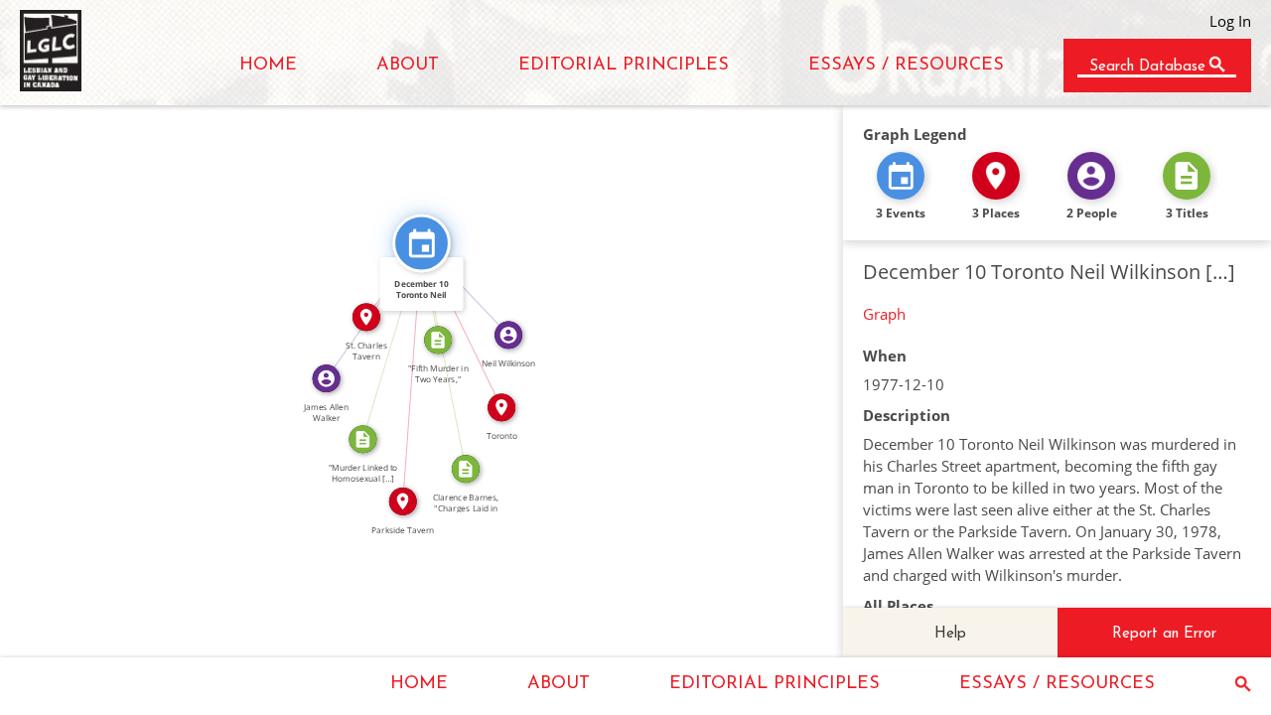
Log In (1230, 21)
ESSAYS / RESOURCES (906, 65)
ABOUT (407, 65)
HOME (268, 65)
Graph (884, 314)
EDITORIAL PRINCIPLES (623, 65)
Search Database (1147, 67)
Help (950, 634)
